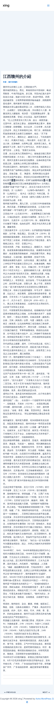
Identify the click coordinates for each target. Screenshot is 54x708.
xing (6, 5)
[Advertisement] (27, 39)
